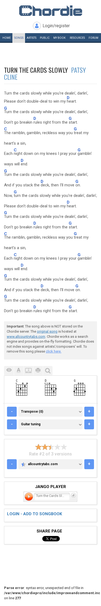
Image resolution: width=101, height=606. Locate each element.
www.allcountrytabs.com (26, 337)
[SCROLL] (28, 370)
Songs (18, 37)
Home (6, 37)
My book (59, 37)
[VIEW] (9, 370)
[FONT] (18, 370)
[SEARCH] (48, 370)
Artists (31, 37)
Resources (77, 37)
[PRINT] (38, 370)
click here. (53, 351)
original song (47, 331)
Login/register (56, 25)
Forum (93, 37)
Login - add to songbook (34, 513)
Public (45, 37)
